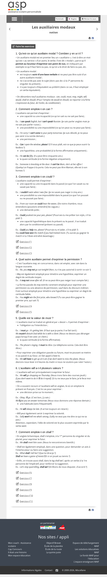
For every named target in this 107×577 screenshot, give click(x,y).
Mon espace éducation (19, 555)
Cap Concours (15, 549)
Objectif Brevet (53, 543)
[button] (23, 46)
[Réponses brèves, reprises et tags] (97, 29)
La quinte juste (53, 552)
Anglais (74, 19)
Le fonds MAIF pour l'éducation (89, 557)
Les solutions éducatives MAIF (87, 551)
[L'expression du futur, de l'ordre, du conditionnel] (10, 29)
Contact (48, 570)
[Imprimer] (90, 38)
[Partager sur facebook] (93, 38)
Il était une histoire (17, 552)
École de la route (53, 549)
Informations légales (32, 570)
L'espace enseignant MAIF (86, 561)
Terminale (60, 19)
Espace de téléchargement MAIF (86, 545)
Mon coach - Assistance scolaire (19, 545)
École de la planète (53, 546)
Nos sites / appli (53, 537)
